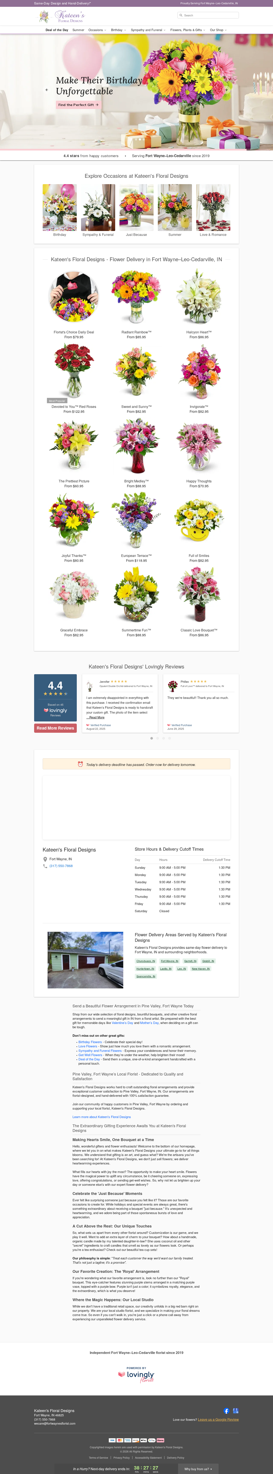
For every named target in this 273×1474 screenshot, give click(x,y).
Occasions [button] (96, 30)
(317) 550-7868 (61, 866)
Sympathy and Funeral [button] (147, 30)
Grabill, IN (208, 961)
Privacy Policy (121, 1457)
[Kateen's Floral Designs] (65, 16)
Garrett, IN (190, 961)
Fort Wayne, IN (170, 961)
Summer (78, 30)
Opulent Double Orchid (111, 686)
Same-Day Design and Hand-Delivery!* (62, 3)
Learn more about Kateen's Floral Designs (102, 1116)
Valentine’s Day (122, 1022)
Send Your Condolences (78, 110)
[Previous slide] (47, 90)
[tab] (136, 139)
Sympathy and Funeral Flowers (100, 1050)
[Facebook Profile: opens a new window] (226, 1411)
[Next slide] (226, 90)
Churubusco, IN (145, 961)
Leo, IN (181, 968)
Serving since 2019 (170, 156)
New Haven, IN (201, 968)
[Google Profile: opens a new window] (236, 1411)
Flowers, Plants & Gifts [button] (186, 30)
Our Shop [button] (217, 30)
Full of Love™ (188, 686)
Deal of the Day (57, 30)
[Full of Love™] (173, 686)
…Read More (95, 717)
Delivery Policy (175, 1457)
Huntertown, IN (145, 968)
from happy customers (91, 156)
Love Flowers (87, 1046)
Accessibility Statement (148, 1457)
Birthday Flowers (90, 1042)
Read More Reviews (55, 728)
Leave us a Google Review (218, 1419)
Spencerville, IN (145, 976)
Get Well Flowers (90, 1054)
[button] (151, 738)
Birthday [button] (117, 30)
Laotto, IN (165, 968)
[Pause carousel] (130, 139)
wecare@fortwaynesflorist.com (55, 1423)
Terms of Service (98, 1457)
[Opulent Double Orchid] (92, 686)
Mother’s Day (149, 1022)
